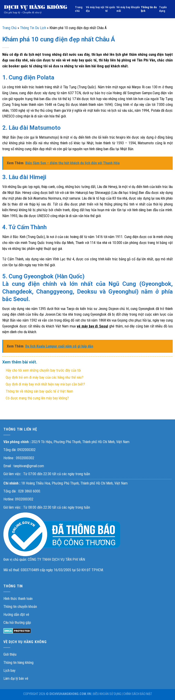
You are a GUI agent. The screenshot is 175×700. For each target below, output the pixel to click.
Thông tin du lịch (149, 9)
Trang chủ (78, 9)
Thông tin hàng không (18, 662)
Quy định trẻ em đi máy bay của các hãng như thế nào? (44, 377)
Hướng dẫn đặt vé (16, 614)
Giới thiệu (9, 654)
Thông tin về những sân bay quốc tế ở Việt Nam (39, 391)
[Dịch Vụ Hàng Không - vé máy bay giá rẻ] (35, 9)
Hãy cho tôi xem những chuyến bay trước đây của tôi (43, 370)
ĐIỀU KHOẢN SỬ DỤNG (107, 694)
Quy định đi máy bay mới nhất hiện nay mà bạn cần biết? (45, 384)
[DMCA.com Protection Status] (17, 631)
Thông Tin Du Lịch (33, 28)
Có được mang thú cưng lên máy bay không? (37, 398)
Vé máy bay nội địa (95, 9)
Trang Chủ (9, 28)
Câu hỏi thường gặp (17, 622)
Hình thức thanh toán (18, 598)
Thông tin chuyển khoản (20, 606)
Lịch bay (9, 670)
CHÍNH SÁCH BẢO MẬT (137, 694)
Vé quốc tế (110, 9)
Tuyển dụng (163, 9)
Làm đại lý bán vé (15, 678)
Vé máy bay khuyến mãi (128, 9)
